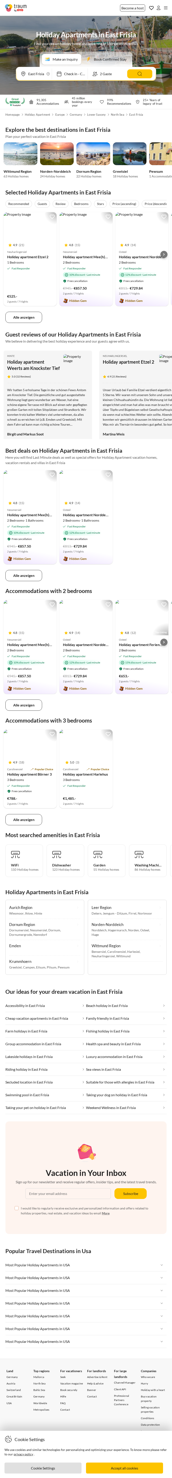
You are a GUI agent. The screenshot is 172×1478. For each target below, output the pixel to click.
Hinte (11, 355)
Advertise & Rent (97, 1377)
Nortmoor (145, 913)
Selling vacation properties (150, 1409)
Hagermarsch (117, 930)
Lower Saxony (96, 114)
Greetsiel (120, 171)
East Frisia (136, 114)
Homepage (12, 114)
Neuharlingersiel (115, 355)
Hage (95, 934)
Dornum (54, 930)
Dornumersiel (19, 930)
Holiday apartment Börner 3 (29, 774)
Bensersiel (99, 951)
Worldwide (40, 1403)
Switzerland (13, 1390)
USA (9, 1403)
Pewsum (156, 171)
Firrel (132, 913)
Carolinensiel (116, 951)
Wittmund (123, 956)
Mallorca (38, 1377)
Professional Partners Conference (121, 1400)
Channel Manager (124, 1382)
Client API (120, 1389)
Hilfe (63, 1396)
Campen (29, 967)
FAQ (63, 1403)
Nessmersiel (38, 930)
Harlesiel (133, 951)
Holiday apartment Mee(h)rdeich (89, 257)
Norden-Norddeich (55, 171)
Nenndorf (40, 934)
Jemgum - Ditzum (115, 913)
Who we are (148, 1377)
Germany (76, 114)
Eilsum (40, 967)
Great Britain (14, 1396)
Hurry (144, 1383)
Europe (60, 114)
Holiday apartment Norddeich (142, 257)
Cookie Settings (43, 1468)
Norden (133, 930)
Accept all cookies (124, 1468)
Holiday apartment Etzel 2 (27, 257)
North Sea (117, 114)
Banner (91, 1390)
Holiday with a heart (153, 1390)
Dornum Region (88, 171)
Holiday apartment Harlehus (85, 774)
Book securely (68, 1390)
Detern (96, 913)
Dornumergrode (20, 934)
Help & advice (95, 1383)
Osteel (144, 930)
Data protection (150, 1424)
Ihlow (29, 913)
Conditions (147, 1418)
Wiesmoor (16, 913)
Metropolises (41, 1409)
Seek (63, 1377)
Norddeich (99, 930)
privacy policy (23, 1454)
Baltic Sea (39, 1390)
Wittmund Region (18, 171)
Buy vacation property (149, 1398)
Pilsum (51, 967)
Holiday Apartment (37, 114)
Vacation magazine (71, 1383)
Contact (65, 1409)
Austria (10, 1383)
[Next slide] (164, 254)
